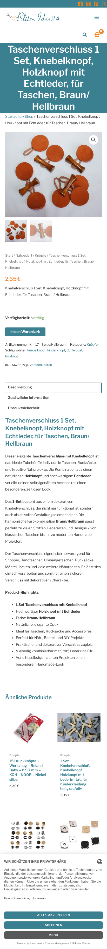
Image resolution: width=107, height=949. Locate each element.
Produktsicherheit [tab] (23, 408)
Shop (29, 116)
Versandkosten (41, 365)
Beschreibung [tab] (20, 387)
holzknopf (12, 356)
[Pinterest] (96, 4)
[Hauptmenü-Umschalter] (97, 17)
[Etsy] (103, 4)
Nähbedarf (24, 255)
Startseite (13, 116)
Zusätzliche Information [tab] (28, 397)
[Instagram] (88, 4)
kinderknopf (56, 350)
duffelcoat (74, 350)
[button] (85, 35)
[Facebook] (80, 4)
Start (9, 255)
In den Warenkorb (25, 332)
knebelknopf (36, 350)
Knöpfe (40, 255)
